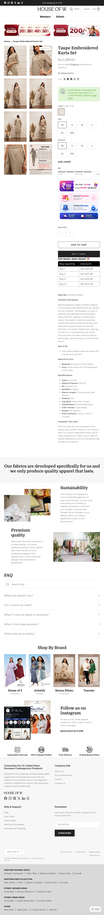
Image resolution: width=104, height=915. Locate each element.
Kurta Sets (9, 891)
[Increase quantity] (71, 233)
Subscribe (64, 833)
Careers (58, 779)
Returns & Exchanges (14, 824)
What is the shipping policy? (21, 624)
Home (7, 41)
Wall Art (53, 909)
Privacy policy (80, 852)
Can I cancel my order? (18, 605)
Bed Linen (9, 909)
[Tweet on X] (65, 79)
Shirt (21, 882)
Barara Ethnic (67, 73)
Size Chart (64, 162)
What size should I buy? (18, 595)
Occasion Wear (44, 901)
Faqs (6, 812)
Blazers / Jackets (48, 873)
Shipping (74, 64)
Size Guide (9, 816)
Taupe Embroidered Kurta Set (28, 41)
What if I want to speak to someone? (26, 614)
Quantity (62, 227)
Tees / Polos (9, 882)
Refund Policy (95, 855)
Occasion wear (44, 891)
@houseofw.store (72, 731)
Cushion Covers (38, 909)
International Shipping (14, 828)
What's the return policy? (19, 633)
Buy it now (79, 254)
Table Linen (22, 909)
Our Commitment (63, 775)
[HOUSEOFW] (52, 9)
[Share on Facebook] (68, 79)
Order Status (10, 820)
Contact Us (60, 783)
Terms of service (66, 852)
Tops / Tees (32, 873)
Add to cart (79, 245)
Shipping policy (94, 852)
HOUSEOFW (14, 858)
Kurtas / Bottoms (25, 891)
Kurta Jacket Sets (25, 901)
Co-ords (77, 873)
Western (45, 16)
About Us (59, 771)
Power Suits (65, 873)
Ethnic (60, 16)
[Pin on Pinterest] (71, 79)
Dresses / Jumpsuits (13, 873)
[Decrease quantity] (60, 233)
